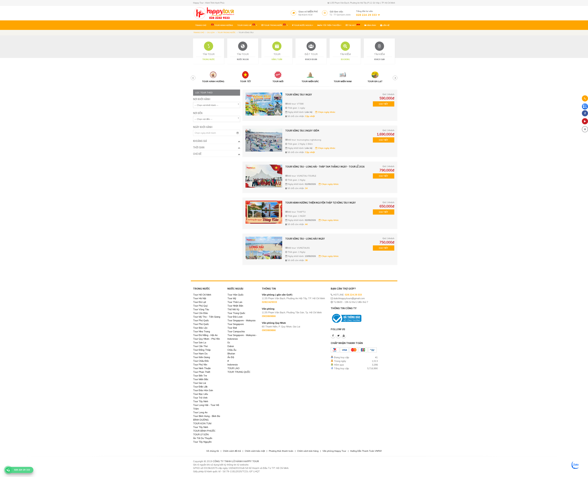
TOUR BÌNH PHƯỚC (204, 430)
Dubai (230, 346)
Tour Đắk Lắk (200, 386)
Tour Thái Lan (234, 302)
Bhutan (231, 353)
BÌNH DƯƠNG (201, 419)
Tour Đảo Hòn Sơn (203, 390)
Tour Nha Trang (201, 331)
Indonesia (232, 364)
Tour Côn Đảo (200, 313)
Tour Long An (200, 412)
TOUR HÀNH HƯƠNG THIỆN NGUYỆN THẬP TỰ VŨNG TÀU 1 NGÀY (320, 202)
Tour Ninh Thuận (202, 368)
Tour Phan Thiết (201, 371)
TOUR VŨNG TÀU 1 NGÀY (298, 94)
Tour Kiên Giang (201, 357)
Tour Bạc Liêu (200, 394)
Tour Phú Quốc (201, 320)
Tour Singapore (235, 324)
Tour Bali (232, 327)
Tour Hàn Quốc (235, 294)
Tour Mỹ (231, 298)
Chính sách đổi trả (232, 451)
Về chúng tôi (212, 451)
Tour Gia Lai (199, 383)
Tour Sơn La (199, 342)
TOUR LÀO (233, 368)
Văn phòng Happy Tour (334, 451)
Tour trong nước (227, 32)
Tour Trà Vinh (200, 397)
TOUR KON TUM (202, 423)
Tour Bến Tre (200, 375)
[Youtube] (343, 335)
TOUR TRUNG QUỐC (238, 371)
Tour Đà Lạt (199, 302)
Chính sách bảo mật (255, 451)
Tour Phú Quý (200, 305)
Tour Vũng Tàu (201, 309)
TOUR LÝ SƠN (201, 434)
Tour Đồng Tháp (202, 349)
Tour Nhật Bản (235, 305)
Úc (228, 342)
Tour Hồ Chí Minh (202, 294)
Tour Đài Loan (235, 316)
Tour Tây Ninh (200, 401)
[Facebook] (333, 335)
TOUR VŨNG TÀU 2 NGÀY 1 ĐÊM (302, 130)
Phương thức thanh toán (281, 451)
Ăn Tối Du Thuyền (202, 438)
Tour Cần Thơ (200, 346)
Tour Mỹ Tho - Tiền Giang (206, 316)
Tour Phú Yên (200, 364)
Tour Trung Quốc (236, 313)
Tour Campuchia (236, 331)
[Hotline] (585, 99)
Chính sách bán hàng (307, 451)
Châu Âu (231, 349)
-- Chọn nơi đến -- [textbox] (203, 119)
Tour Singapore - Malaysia (241, 320)
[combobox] (216, 105)
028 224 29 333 (353, 294)
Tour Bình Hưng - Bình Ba (206, 416)
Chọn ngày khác (326, 112)
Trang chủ (198, 32)
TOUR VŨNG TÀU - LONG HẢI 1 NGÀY (305, 238)
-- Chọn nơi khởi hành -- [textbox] (206, 105)
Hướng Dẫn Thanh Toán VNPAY (366, 451)
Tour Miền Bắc (200, 379)
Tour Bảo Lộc (200, 327)
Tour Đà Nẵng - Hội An (205, 335)
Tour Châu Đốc (201, 360)
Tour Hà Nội (199, 298)
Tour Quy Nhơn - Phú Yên (206, 338)
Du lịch (211, 32)
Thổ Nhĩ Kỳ (233, 309)
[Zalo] (585, 106)
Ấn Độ (230, 357)
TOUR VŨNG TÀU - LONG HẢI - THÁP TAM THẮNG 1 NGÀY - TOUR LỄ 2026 (325, 166)
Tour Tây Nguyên (202, 441)
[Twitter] (338, 335)
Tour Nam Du (200, 353)
